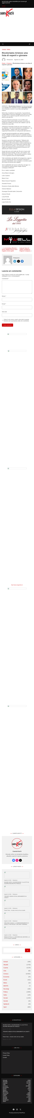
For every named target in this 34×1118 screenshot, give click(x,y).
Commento (5, 278)
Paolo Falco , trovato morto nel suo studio (14, 910)
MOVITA (5, 986)
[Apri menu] (3, 44)
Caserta (5, 967)
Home (3, 63)
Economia (6, 976)
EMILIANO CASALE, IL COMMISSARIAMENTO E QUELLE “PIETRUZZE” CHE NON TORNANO (16, 923)
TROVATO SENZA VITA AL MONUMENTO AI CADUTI (15, 897)
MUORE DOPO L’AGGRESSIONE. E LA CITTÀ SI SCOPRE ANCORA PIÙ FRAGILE (16, 883)
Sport (4, 1007)
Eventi (5, 979)
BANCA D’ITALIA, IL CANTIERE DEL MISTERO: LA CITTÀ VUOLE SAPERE (17, 937)
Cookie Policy (6, 1055)
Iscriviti (3, 6)
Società (5, 1001)
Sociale (5, 998)
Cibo (4, 970)
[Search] (27, 950)
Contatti (5, 1057)
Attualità (5, 964)
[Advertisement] (17, 30)
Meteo (5, 983)
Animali (5, 961)
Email (4, 304)
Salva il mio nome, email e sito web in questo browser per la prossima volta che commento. (16, 320)
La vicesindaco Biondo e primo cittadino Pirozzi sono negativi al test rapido (9, 249)
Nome (4, 296)
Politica (8, 49)
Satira (5, 995)
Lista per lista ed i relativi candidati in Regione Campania (25, 249)
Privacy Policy (6, 1053)
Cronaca (4, 49)
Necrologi (6, 989)
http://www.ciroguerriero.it (17, 585)
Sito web (4, 311)
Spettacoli (6, 1004)
